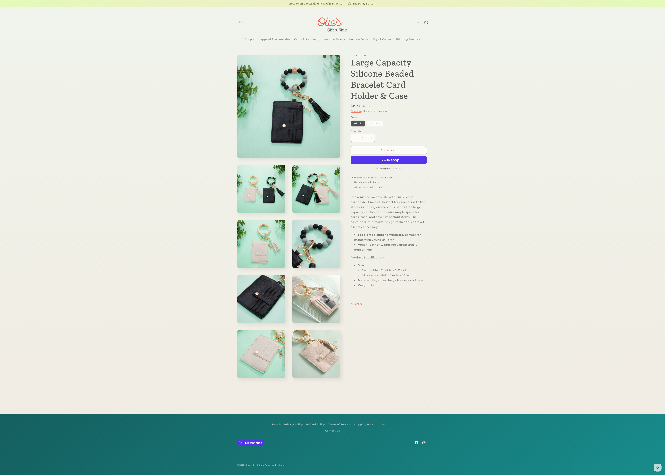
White (375, 123)
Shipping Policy (364, 424)
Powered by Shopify (276, 465)
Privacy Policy (293, 424)
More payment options (389, 168)
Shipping (356, 111)
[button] (241, 22)
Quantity (356, 131)
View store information (369, 187)
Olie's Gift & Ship (255, 465)
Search (276, 424)
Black (358, 123)
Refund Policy (315, 424)
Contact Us (332, 430)
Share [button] (358, 303)
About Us (385, 424)
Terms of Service (339, 424)
